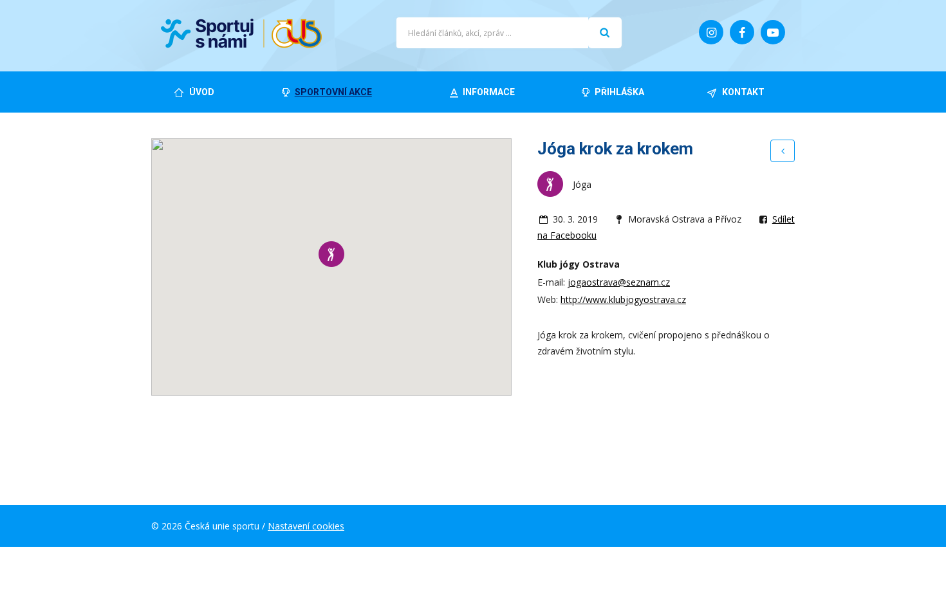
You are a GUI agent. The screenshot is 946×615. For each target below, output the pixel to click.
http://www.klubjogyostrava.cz (623, 299)
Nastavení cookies (306, 526)
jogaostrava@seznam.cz (619, 282)
